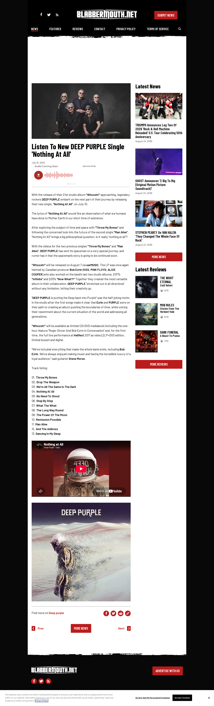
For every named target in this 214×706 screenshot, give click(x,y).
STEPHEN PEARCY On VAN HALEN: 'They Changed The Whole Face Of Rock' (157, 236)
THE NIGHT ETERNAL (167, 280)
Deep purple (56, 613)
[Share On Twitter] (113, 613)
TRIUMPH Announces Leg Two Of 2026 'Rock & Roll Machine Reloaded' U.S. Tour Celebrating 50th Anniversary (158, 131)
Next (121, 628)
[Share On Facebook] (106, 613)
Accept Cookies (182, 697)
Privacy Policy (126, 29)
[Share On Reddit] (120, 613)
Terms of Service (158, 29)
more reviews (159, 364)
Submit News (165, 15)
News (34, 29)
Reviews (78, 29)
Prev (41, 628)
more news (159, 257)
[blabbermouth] (107, 18)
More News (81, 628)
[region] (107, 698)
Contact (99, 29)
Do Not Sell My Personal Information (153, 697)
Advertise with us (168, 671)
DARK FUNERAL (169, 332)
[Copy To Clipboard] (128, 613)
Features (55, 29)
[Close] (209, 697)
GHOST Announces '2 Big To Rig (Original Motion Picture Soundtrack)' (155, 184)
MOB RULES (167, 305)
